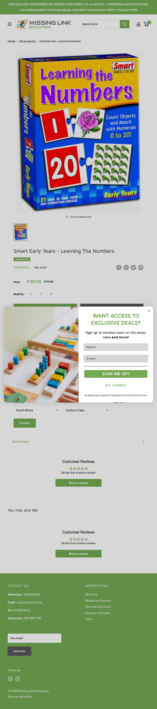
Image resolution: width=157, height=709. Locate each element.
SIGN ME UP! (116, 374)
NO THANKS (115, 385)
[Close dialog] (149, 310)
